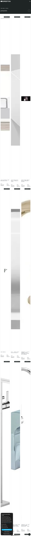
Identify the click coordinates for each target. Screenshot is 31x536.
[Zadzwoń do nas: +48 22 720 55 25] (29, 534)
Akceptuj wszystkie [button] (7, 529)
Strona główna (3, 8)
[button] (7, 533)
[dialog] (7, 524)
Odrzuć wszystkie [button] (6, 531)
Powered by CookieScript (7, 534)
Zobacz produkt (5, 99)
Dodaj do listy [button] (5, 269)
